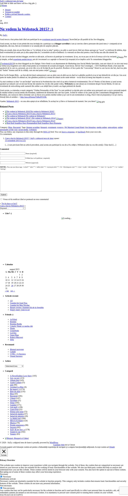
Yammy (13, 434)
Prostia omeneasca (17, 425)
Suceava (13, 427)
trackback (81, 132)
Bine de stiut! (15, 391)
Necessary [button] (4, 474)
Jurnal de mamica (17, 414)
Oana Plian (14, 335)
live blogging (90, 127)
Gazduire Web (59, 445)
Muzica (13, 423)
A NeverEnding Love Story (21, 376)
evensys (60, 127)
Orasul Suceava (16, 356)
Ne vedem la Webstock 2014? (44, 118)
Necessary (7, 477)
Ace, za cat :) (15, 378)
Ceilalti (13, 352)
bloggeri (43, 127)
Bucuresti (17, 127)
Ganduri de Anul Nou (18, 303)
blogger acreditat (33, 127)
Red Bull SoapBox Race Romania (47, 123)
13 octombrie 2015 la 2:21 (15, 141)
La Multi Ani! (15, 418)
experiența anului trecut (22, 59)
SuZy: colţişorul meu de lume (11, 1)
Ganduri (13, 405)
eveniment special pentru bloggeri (55, 39)
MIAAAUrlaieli (16, 421)
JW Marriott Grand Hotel (74, 127)
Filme (12, 403)
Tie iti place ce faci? (9, 204)
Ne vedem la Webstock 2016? (42, 111)
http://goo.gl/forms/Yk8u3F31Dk (33, 97)
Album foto (14, 380)
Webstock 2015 (12, 101)
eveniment (52, 127)
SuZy (5, 35)
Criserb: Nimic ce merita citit (21, 326)
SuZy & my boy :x (17, 430)
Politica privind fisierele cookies (17, 14)
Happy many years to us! (20, 310)
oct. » (12, 291)
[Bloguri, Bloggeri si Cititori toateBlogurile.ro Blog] (17, 438)
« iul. (7, 291)
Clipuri (13, 398)
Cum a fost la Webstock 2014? (43, 121)
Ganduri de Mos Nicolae (20, 305)
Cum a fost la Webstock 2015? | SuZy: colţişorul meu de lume (29, 138)
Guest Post (14, 409)
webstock (33, 130)
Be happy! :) (15, 389)
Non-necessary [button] (6, 486)
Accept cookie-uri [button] (102, 447)
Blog (10, 127)
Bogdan (13, 322)
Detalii (112, 447)
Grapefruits (14, 331)
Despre (8, 10)
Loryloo (13, 333)
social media (23, 130)
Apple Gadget (15, 382)
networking (112, 127)
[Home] (3, 5)
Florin (12, 328)
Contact (8, 16)
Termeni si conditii (12, 12)
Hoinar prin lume (17, 412)
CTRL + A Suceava (18, 354)
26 (12, 286)
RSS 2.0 (46, 132)
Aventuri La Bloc (17, 387)
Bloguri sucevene (17, 349)
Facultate (13, 400)
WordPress (54, 442)
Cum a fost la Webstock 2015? (43, 114)
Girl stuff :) (14, 407)
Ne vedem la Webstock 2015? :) (26, 29)
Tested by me (15, 432)
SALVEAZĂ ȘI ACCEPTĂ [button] (11, 495)
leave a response (68, 132)
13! (11, 301)
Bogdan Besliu (16, 324)
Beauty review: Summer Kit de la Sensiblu (27, 307)
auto (11, 385)
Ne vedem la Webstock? (35, 116)
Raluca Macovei (16, 337)
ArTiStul (13, 319)
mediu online (102, 127)
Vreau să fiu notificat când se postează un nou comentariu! (26, 199)
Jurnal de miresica (17, 416)
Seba (12, 340)
